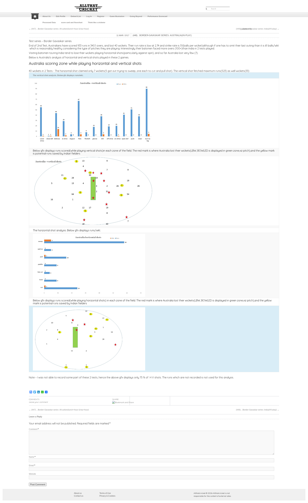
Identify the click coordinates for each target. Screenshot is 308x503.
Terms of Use (105, 493)
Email (32, 465)
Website (32, 474)
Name (32, 457)
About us (78, 493)
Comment (34, 429)
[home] (35, 16)
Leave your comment (38, 402)
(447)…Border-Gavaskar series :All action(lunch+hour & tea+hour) (59, 29)
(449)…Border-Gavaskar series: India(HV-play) (257, 29)
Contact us (78, 496)
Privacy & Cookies (107, 496)
